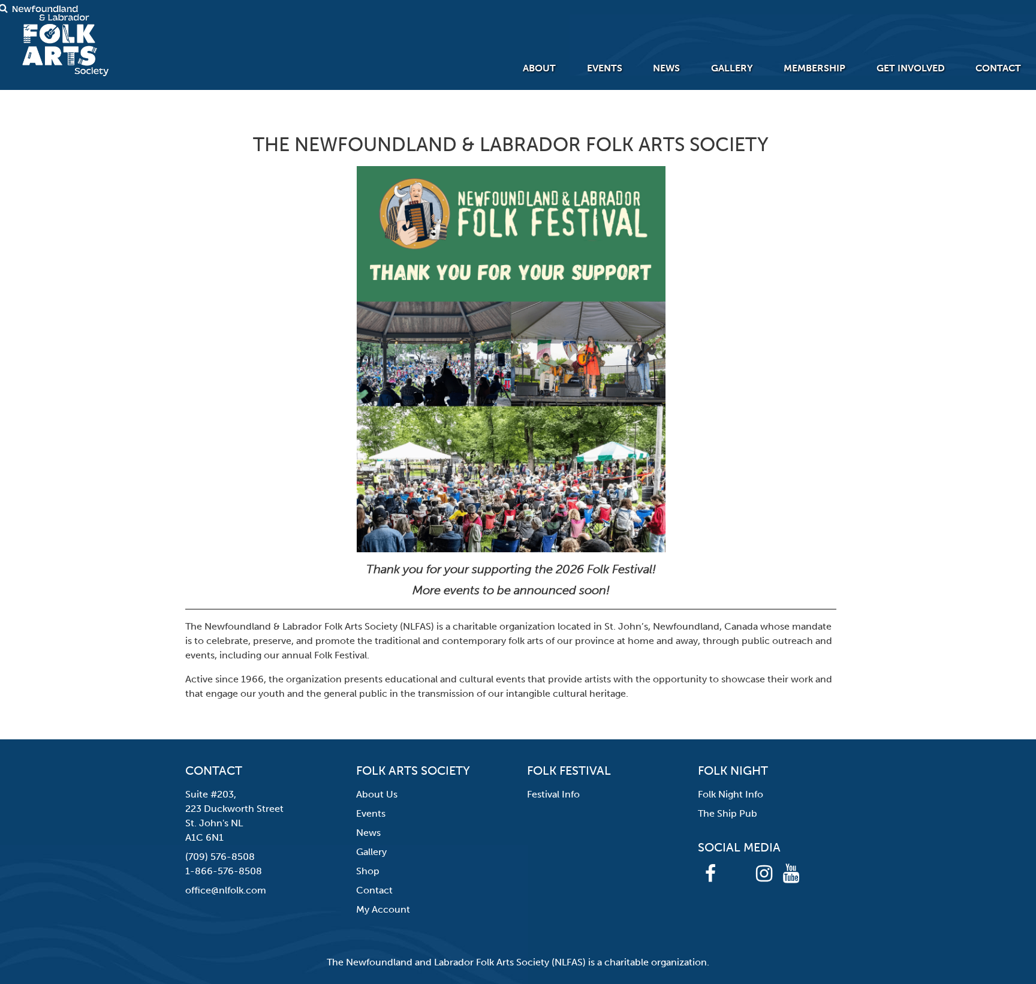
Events (604, 68)
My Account (383, 909)
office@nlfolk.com (225, 890)
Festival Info (553, 794)
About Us (376, 794)
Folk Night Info (730, 794)
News (666, 68)
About (539, 68)
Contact (998, 68)
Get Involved (911, 68)
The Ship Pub (727, 813)
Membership (814, 68)
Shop (368, 871)
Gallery (732, 68)
